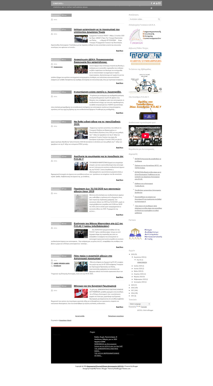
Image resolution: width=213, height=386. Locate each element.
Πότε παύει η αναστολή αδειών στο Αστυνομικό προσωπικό (93, 257)
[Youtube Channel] (156, 3)
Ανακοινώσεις (58, 67)
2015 (132, 296)
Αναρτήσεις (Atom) (65, 320)
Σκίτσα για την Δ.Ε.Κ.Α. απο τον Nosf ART (108, 346)
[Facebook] (151, 3)
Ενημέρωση (57, 266)
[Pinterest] (151, 8)
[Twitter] (154, 3)
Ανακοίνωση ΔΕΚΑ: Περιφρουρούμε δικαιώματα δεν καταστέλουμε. (94, 61)
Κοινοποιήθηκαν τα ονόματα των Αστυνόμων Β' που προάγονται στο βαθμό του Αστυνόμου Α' (148, 199)
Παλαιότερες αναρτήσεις (116, 316)
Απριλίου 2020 (138, 274)
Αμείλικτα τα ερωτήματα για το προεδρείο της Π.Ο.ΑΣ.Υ (98, 157)
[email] (159, 3)
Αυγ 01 (139, 260)
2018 (132, 288)
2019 (132, 285)
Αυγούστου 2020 (139, 257)
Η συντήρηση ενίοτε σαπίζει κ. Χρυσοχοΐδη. (97, 91)
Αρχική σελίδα (79, 316)
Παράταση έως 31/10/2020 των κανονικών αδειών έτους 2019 (97, 190)
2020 (132, 254)
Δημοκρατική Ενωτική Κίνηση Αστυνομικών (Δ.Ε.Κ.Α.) (105, 366)
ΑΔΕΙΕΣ (56, 263)
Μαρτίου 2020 (138, 277)
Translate (144, 307)
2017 (132, 290)
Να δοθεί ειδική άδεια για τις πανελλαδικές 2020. (97, 123)
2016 (132, 293)
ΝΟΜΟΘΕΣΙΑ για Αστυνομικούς (105, 344)
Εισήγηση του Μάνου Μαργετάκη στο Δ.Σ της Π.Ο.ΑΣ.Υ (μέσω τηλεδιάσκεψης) (98, 225)
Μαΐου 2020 (137, 271)
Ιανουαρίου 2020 (139, 282)
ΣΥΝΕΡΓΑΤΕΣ (58, 3)
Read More (119, 51)
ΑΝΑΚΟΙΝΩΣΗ (142, 262)
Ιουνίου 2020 (138, 269)
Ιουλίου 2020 (138, 266)
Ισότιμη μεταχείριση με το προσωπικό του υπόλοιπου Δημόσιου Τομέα (97, 31)
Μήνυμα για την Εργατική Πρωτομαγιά (95, 285)
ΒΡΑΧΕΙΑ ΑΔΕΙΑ (64, 263)
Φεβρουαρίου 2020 (140, 279)
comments (55, 15)
